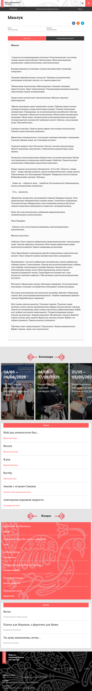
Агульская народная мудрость (22, 565)
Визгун (7, 446)
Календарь (46, 356)
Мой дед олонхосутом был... (21, 432)
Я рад (6, 459)
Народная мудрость (11, 570)
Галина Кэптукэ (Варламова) (15, 617)
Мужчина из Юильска (17, 526)
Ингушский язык (10, 451)
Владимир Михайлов (12, 630)
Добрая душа (11, 552)
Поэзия (6, 532)
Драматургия (8, 596)
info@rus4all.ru (30, 688)
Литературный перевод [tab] (65, 38)
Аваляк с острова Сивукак (19, 486)
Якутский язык (10, 438)
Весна (7, 611)
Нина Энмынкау (13, 29)
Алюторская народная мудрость (23, 499)
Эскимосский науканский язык (47, 9)
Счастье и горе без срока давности (24, 539)
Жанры (46, 515)
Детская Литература (11, 583)
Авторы (46, 605)
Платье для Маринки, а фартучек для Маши (30, 624)
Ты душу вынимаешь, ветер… (22, 637)
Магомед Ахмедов (11, 643)
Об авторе (13, 9)
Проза (80, 9)
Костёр (7, 473)
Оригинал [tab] (26, 38)
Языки (46, 425)
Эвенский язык (9, 478)
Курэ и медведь (13, 577)
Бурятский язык (10, 465)
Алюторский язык (11, 505)
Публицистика (9, 557)
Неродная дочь (12, 590)
